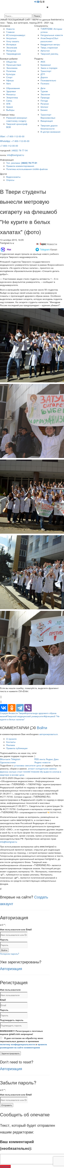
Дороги (44, 77)
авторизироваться (48, 734)
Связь (9, 100)
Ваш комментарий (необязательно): (17, 1145)
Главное (10, 31)
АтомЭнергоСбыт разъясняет (49, 40)
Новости (10, 28)
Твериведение (13, 53)
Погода (44, 100)
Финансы (11, 94)
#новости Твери (17, 713)
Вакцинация (47, 120)
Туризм (44, 91)
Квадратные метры (50, 44)
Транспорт (46, 71)
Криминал (46, 64)
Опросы (10, 179)
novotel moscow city (33, 771)
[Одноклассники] (12, 708)
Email (3, 999)
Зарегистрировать (10, 1053)
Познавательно (48, 80)
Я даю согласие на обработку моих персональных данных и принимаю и (23, 1042)
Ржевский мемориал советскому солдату (16, 119)
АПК (8, 103)
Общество (11, 61)
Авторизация (11, 968)
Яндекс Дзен (52, 759)
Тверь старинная (49, 47)
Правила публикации (16, 748)
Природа (45, 97)
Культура (10, 74)
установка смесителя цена (27, 765)
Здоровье (11, 91)
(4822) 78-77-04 (19, 150)
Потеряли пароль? (9, 953)
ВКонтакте (5, 759)
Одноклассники (8, 762)
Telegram (15, 759)
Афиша (10, 80)
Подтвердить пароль (11, 1020)
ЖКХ (43, 61)
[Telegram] (20, 708)
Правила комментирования (20, 165)
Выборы (10, 109)
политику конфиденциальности (17, 1044)
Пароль (4, 939)
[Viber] (28, 708)
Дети (43, 88)
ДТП (43, 74)
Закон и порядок (49, 67)
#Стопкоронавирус (15, 35)
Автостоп (45, 50)
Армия (9, 106)
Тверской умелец (49, 53)
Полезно (45, 83)
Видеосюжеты (13, 176)
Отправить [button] (5, 1166)
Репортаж (11, 50)
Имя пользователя (10, 989)
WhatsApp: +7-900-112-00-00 (14, 141)
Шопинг (44, 106)
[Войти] (35, 1)
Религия (45, 103)
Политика (11, 71)
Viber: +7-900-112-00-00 (12, 136)
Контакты (11, 741)
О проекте (11, 738)
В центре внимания (50, 131)
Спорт (9, 77)
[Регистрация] (38, 1)
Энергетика (12, 97)
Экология (45, 94)
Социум (4, 713)
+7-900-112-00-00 (9, 145)
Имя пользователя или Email (16, 929)
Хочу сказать (12, 41)
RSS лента (39, 759)
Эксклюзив (11, 47)
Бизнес (44, 109)
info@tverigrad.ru (15, 155)
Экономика (11, 67)
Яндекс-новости (42, 762)
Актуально (11, 38)
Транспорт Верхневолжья (48, 116)
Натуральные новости (52, 35)
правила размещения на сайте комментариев (23, 1046)
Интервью (11, 44)
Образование (13, 88)
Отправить (6, 1105)
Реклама (10, 745)
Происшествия (13, 64)
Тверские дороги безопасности (49, 127)
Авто (8, 83)
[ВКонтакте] (3, 708)
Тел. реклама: (21, 162)
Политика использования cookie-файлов (27, 169)
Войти (42, 727)
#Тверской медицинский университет (25, 716)
